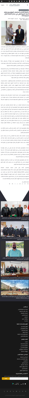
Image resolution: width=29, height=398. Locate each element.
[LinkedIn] (17, 1)
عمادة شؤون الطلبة (24, 366)
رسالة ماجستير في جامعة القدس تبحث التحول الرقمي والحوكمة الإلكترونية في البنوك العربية (15, 238)
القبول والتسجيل (24, 326)
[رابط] (14, 5)
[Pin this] (20, 184)
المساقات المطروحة (23, 349)
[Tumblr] (9, 1)
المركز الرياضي (25, 363)
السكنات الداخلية (24, 365)
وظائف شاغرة (25, 319)
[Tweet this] (25, 184)
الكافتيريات (25, 361)
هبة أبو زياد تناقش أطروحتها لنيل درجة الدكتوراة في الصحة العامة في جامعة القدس (15, 218)
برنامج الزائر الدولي (24, 336)
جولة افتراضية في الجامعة (22, 359)
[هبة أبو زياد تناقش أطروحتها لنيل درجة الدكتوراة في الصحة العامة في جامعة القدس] (15, 202)
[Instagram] (22, 1)
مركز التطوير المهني (24, 370)
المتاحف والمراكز (24, 313)
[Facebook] (27, 1)
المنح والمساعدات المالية (22, 334)
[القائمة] (7, 5)
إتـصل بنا (26, 321)
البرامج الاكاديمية (24, 344)
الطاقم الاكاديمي (24, 346)
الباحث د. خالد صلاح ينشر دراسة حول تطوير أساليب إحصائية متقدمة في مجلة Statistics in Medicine (15, 297)
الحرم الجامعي (25, 315)
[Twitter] (24, 1)
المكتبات (26, 317)
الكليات (26, 342)
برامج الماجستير (25, 330)
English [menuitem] (2, 5)
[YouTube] (19, 1)
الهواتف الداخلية (24, 351)
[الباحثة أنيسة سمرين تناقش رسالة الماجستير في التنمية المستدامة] (15, 262)
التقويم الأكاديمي (24, 347)
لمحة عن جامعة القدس (23, 309)
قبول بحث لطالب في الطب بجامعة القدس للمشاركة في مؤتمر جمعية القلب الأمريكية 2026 (16, 258)
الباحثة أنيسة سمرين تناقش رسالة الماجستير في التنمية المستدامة (15, 278)
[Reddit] (14, 1)
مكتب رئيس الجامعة (23, 311)
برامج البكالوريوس (24, 328)
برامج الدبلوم (25, 332)
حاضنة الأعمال (25, 368)
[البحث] (27, 5)
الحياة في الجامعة (24, 357)
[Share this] (27, 184)
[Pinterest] (12, 1)
